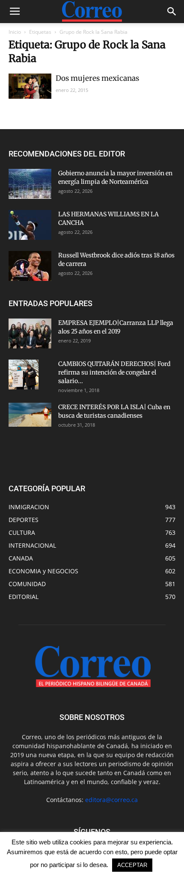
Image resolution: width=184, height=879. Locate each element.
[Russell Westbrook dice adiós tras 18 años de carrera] (30, 266)
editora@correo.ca (111, 800)
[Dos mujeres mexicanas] (30, 86)
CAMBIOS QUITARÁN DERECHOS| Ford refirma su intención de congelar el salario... (114, 372)
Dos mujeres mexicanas (97, 78)
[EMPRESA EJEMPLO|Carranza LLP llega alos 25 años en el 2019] (30, 333)
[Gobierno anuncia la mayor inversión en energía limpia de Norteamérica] (30, 184)
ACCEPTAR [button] (132, 865)
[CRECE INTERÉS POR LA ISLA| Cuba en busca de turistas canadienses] (30, 415)
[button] (172, 11)
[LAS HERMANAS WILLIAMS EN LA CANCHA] (30, 225)
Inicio (15, 31)
